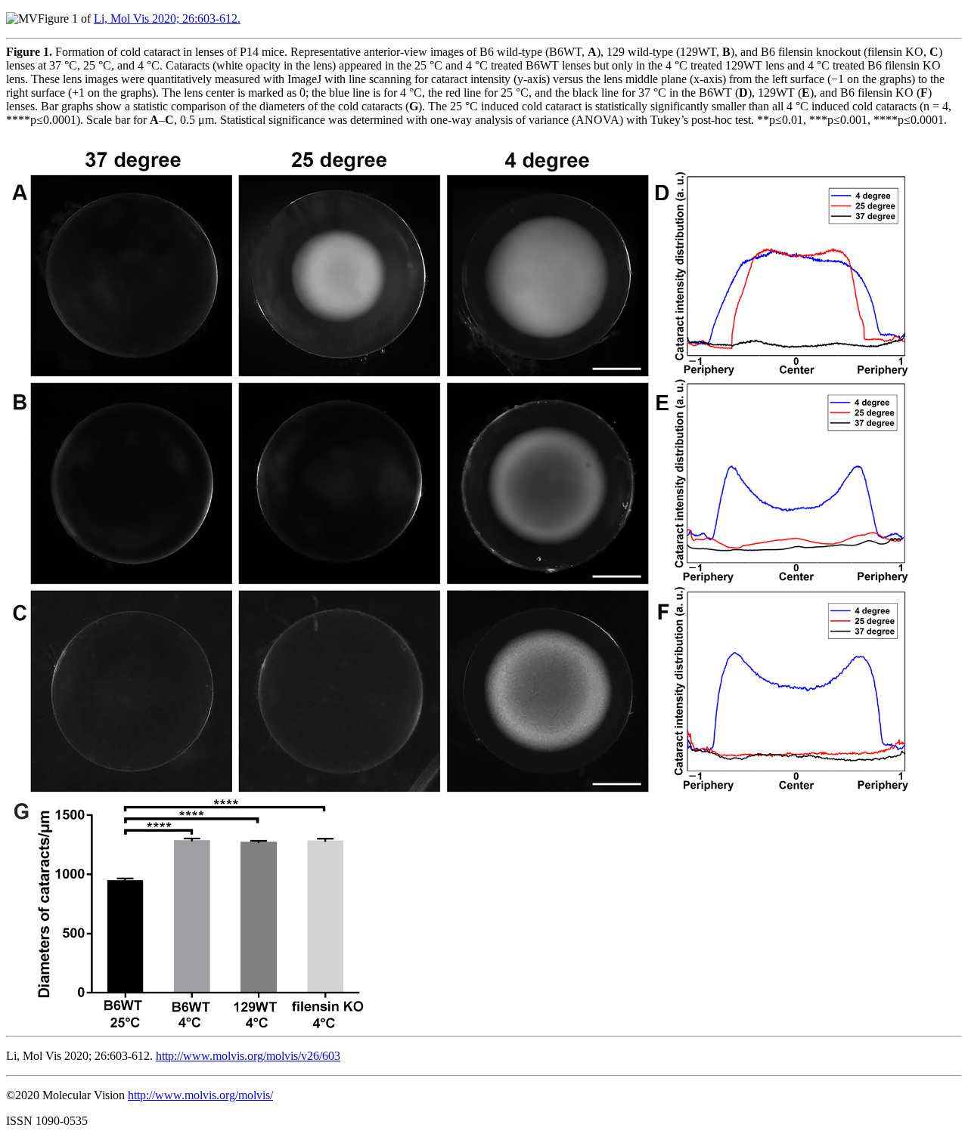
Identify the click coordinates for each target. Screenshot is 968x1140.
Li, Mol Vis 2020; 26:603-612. (167, 18)
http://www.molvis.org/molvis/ (200, 1095)
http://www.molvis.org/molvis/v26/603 (248, 1055)
